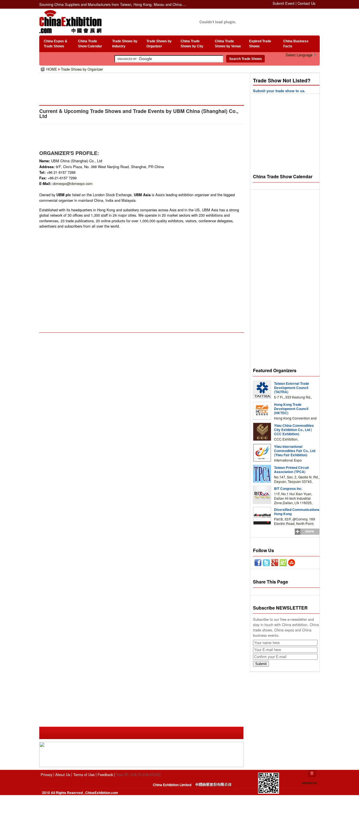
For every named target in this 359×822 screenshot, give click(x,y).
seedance (309, 782)
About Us (62, 774)
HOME (52, 69)
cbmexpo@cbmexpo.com (72, 183)
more (309, 531)
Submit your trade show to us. (279, 90)
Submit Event (283, 3)
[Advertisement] (143, 86)
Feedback (105, 774)
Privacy (46, 774)
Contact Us (306, 3)
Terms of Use (84, 774)
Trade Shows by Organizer (82, 69)
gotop (312, 773)
